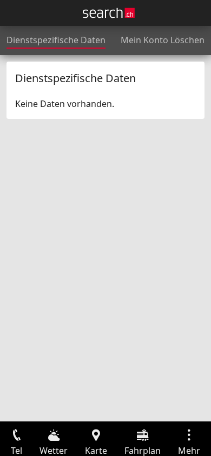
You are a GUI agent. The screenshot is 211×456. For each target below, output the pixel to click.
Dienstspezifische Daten (56, 40)
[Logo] (109, 13)
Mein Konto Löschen (163, 40)
